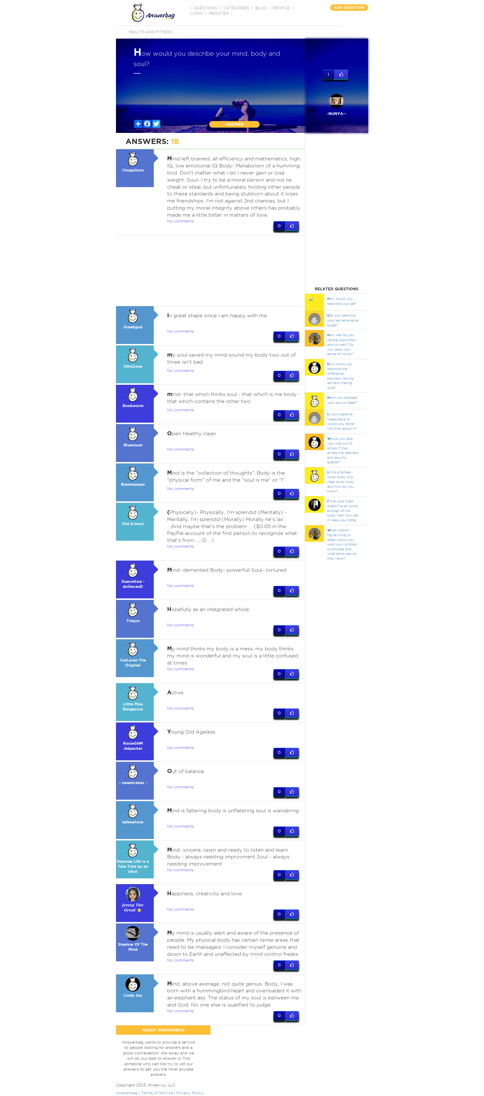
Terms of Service (157, 1093)
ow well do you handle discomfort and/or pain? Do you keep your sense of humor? (341, 344)
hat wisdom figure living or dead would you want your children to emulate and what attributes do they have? (342, 544)
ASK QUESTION (349, 7)
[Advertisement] (210, 270)
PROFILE (281, 8)
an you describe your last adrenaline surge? (342, 320)
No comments (180, 221)
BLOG (261, 8)
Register (219, 13)
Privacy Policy (189, 1093)
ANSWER (234, 124)
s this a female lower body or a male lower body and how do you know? (340, 481)
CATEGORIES (236, 8)
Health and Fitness (151, 32)
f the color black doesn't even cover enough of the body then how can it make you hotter (342, 510)
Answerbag (126, 1093)
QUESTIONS (205, 8)
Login (196, 13)
